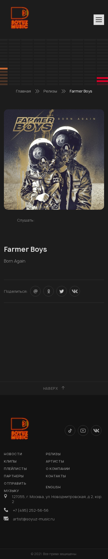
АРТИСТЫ (55, 461)
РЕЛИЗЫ (53, 454)
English (53, 487)
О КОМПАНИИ (58, 468)
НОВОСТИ (13, 454)
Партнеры (14, 476)
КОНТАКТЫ (56, 476)
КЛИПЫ (10, 461)
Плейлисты (15, 468)
